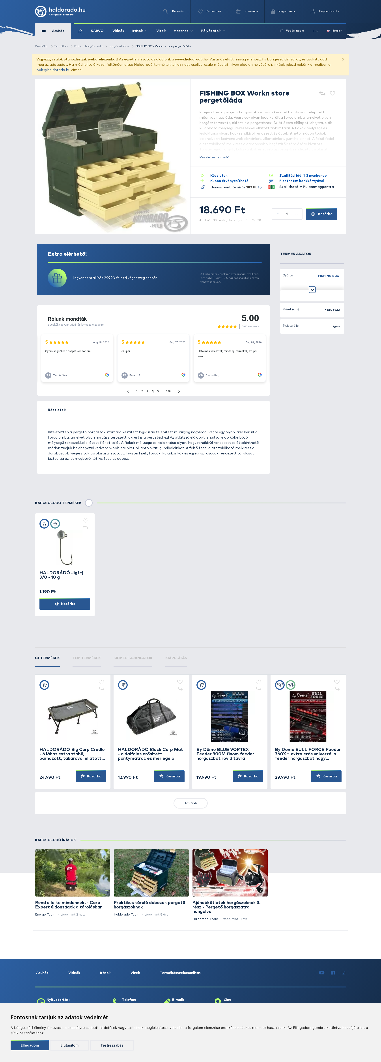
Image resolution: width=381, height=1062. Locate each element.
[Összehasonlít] (322, 94)
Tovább (190, 803)
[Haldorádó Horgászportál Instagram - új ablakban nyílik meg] (343, 973)
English (337, 30)
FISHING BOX (328, 276)
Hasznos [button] (181, 31)
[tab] (47, 661)
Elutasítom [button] (69, 1045)
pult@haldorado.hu (53, 70)
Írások (105, 973)
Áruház (42, 973)
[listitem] (72, 883)
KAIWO (97, 31)
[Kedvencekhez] (332, 94)
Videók (118, 31)
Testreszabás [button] (112, 1045)
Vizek (161, 31)
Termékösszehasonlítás (180, 973)
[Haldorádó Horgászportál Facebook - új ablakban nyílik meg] (333, 973)
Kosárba (324, 214)
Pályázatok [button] (211, 31)
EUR (316, 31)
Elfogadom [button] (30, 1045)
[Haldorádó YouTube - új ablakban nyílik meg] (322, 973)
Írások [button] (137, 31)
